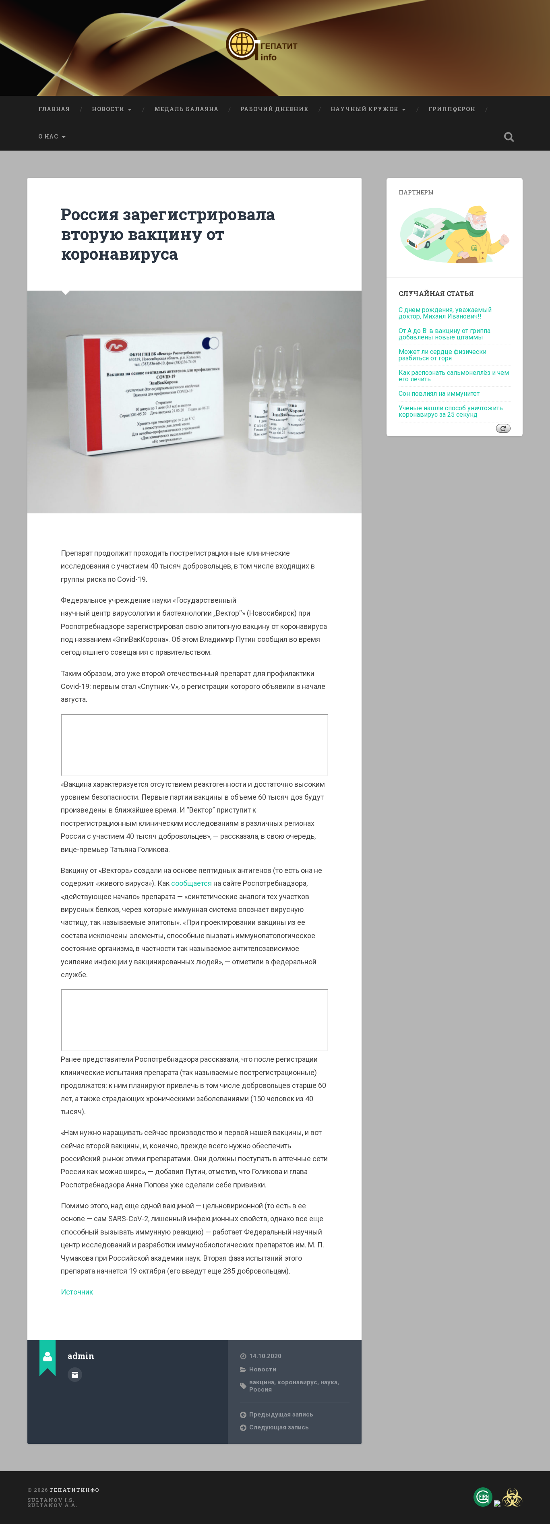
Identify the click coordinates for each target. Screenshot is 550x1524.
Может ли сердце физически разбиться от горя (442, 355)
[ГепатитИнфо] (275, 48)
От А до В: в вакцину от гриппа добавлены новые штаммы (444, 334)
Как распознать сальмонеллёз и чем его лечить (454, 376)
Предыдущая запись (281, 1414)
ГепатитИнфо (74, 1490)
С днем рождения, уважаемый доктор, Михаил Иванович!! (445, 313)
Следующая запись (279, 1427)
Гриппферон (452, 109)
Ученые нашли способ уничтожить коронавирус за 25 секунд (451, 411)
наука (328, 1382)
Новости (108, 109)
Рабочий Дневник (274, 109)
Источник (77, 1292)
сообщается (191, 883)
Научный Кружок (365, 109)
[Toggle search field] (509, 137)
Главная (54, 109)
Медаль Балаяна (186, 109)
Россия (260, 1389)
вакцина (261, 1382)
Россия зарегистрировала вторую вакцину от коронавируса (168, 233)
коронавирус (297, 1382)
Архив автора (75, 1374)
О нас (48, 136)
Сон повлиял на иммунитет (439, 393)
